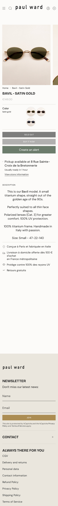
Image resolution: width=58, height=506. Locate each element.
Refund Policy (10, 482)
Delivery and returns (14, 462)
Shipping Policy (11, 495)
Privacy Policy (10, 488)
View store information (17, 174)
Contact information (14, 475)
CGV (5, 456)
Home (5, 88)
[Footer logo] (13, 368)
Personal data (10, 469)
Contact (10, 437)
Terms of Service (19, 426)
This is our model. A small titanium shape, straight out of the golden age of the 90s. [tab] (28, 215)
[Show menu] (4, 8)
